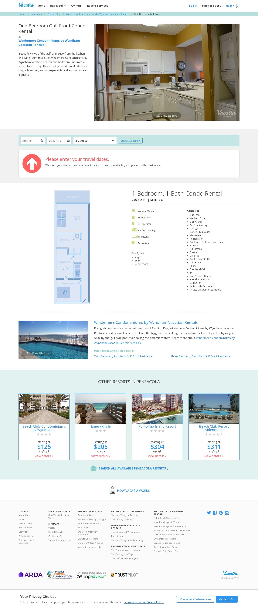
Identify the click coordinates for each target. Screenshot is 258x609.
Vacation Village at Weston (167, 522)
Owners (76, 5)
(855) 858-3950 (211, 5)
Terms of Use (25, 523)
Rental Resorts (55, 531)
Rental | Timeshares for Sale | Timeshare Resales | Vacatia (230, 573)
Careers (22, 519)
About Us (23, 515)
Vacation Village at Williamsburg (127, 540)
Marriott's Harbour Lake (90, 547)
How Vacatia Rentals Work (58, 516)
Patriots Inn (117, 536)
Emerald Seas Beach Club (166, 551)
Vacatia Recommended (60, 540)
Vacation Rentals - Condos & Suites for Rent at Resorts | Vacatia (26, 4)
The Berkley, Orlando (122, 519)
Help (229, 5)
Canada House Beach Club (167, 542)
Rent (41, 5)
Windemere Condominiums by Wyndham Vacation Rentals (146, 322)
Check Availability (131, 140)
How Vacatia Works (133, 491)
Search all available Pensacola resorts (133, 468)
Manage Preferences (195, 599)
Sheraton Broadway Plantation (87, 533)
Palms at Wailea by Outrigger (92, 519)
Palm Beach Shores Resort (167, 517)
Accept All (227, 599)
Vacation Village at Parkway (125, 515)
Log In (193, 5)
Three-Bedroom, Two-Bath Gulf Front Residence (200, 356)
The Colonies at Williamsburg (126, 531)
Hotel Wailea (84, 527)
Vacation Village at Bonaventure (170, 526)
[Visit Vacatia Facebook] (215, 513)
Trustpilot (124, 575)
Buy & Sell (57, 5)
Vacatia (52, 527)
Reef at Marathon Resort (166, 547)
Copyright (23, 531)
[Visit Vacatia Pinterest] (221, 513)
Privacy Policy (25, 527)
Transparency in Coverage (27, 541)
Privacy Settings (26, 535)
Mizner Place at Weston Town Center (172, 530)
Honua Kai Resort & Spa (89, 523)
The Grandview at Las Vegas (125, 550)
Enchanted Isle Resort (165, 538)
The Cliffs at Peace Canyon (124, 558)
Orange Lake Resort (88, 538)
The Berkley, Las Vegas (122, 554)
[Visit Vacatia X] (209, 513)
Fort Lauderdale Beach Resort (169, 534)
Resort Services (97, 5)
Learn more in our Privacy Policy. (144, 602)
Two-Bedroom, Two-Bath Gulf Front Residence (123, 356)
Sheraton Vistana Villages (90, 542)
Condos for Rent (56, 536)
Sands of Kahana (86, 515)
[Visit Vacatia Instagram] (227, 513)
